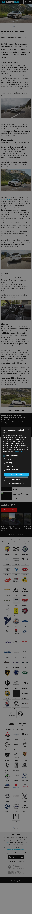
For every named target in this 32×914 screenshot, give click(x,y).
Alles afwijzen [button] (17, 479)
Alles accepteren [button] (16, 474)
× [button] (28, 429)
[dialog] (16, 457)
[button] (16, 483)
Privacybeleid (18, 452)
